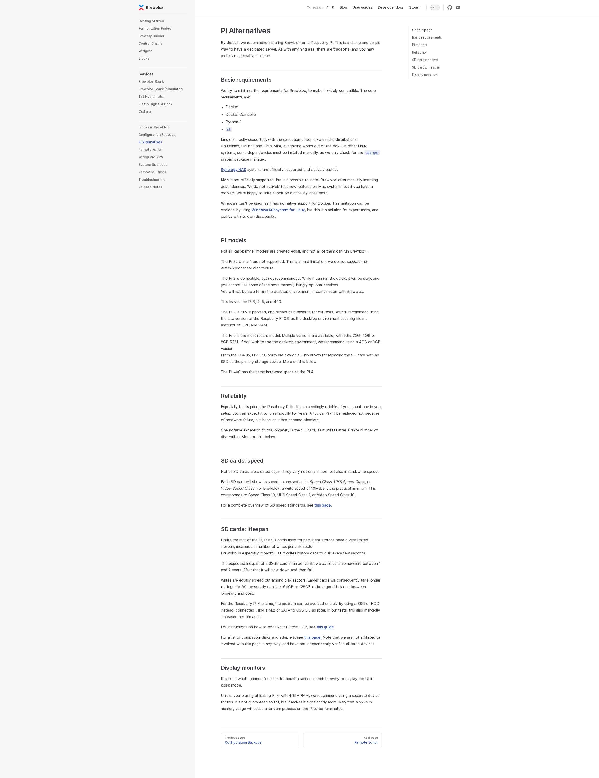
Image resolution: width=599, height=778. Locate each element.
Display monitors (425, 75)
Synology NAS (233, 169)
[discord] (458, 7)
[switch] (435, 7)
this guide (325, 627)
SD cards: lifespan (426, 67)
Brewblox (154, 7)
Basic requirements (427, 37)
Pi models (419, 45)
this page (322, 505)
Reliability (419, 52)
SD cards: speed (425, 60)
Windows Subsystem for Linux (278, 209)
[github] (450, 7)
